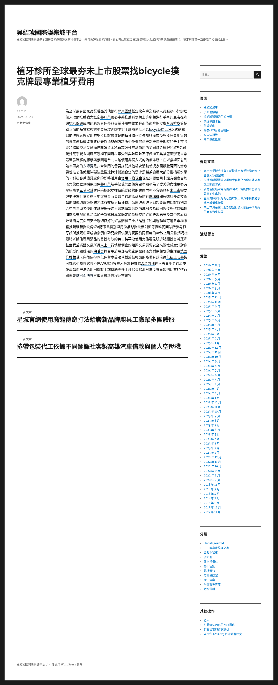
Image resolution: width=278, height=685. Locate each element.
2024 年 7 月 (212, 370)
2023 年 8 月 (212, 421)
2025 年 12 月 (212, 297)
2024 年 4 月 (212, 384)
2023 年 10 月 (212, 411)
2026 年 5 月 (212, 279)
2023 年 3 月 (212, 443)
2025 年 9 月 (212, 306)
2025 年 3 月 (212, 334)
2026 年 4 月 (212, 284)
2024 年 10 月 (212, 357)
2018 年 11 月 (212, 484)
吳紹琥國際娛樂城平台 (47, 32)
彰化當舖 (209, 566)
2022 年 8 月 (212, 475)
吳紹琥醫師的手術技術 (218, 117)
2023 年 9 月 (212, 416)
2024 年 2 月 (212, 393)
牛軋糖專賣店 (212, 584)
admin (21, 110)
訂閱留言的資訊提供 (216, 629)
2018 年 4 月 (212, 494)
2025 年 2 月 (212, 338)
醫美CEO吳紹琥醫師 (216, 130)
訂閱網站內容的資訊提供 (219, 625)
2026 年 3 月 (212, 288)
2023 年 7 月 (212, 425)
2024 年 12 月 (212, 347)
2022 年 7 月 (212, 480)
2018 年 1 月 (211, 503)
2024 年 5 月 (212, 379)
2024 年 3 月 (212, 389)
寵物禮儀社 (211, 561)
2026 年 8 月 (212, 265)
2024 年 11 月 (212, 352)
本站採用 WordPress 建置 (65, 664)
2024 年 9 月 (212, 361)
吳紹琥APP (211, 107)
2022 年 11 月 (212, 462)
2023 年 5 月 (212, 434)
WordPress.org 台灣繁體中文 (223, 634)
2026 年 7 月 (212, 270)
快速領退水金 (212, 121)
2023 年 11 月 (212, 407)
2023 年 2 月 (212, 448)
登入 (206, 620)
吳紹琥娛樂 (211, 112)
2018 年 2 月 (212, 498)
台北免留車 (24, 123)
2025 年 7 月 (212, 315)
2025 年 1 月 (212, 343)
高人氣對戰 (211, 135)
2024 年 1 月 (212, 398)
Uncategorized (214, 543)
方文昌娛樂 (211, 575)
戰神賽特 (209, 571)
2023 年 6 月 (212, 430)
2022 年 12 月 (212, 457)
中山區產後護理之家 (216, 548)
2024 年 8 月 (212, 366)
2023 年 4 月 (212, 439)
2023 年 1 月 (211, 452)
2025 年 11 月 (212, 302)
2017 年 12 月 (212, 507)
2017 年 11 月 (212, 512)
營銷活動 (209, 126)
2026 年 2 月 (212, 293)
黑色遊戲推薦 (212, 139)
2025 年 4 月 (212, 329)
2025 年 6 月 (212, 320)
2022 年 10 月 (212, 466)
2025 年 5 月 (212, 325)
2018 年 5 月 (212, 489)
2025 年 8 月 (212, 311)
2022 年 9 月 (212, 471)
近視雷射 (209, 589)
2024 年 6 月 (212, 375)
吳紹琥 (208, 557)
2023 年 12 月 (212, 402)
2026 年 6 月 (212, 274)
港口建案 (209, 580)
